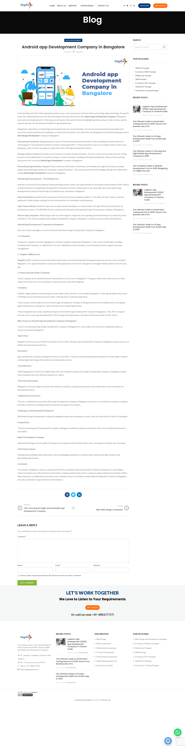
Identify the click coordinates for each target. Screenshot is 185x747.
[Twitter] (127, 5)
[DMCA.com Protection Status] (54, 694)
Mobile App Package (143, 75)
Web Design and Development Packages (151, 639)
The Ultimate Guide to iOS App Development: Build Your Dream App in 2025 (149, 138)
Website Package (142, 68)
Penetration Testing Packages (147, 665)
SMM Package (140, 79)
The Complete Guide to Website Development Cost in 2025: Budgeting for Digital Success (150, 168)
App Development (73, 40)
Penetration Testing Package (147, 90)
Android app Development (28, 135)
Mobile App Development (106, 648)
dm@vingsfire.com (31, 669)
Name (20, 565)
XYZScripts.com (105, 700)
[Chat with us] (168, 740)
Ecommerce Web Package (145, 72)
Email (58, 565)
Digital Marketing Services (106, 661)
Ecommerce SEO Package (145, 83)
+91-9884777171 (103, 615)
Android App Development (106, 657)
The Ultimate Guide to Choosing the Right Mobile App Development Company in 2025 (149, 153)
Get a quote (92, 607)
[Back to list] (73, 508)
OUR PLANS (144, 6)
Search (164, 47)
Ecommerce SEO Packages (145, 657)
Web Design (101, 639)
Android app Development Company (100, 116)
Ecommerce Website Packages (147, 643)
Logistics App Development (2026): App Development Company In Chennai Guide (155, 109)
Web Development (103, 643)
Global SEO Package (143, 87)
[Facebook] (124, 5)
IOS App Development (105, 652)
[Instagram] (130, 5)
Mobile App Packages (143, 648)
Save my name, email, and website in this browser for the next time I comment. (50, 575)
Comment (22, 536)
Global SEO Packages (143, 661)
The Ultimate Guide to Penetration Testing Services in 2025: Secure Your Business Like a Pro (150, 124)
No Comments (158, 115)
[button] (177, 732)
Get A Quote (160, 6)
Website (97, 565)
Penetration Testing (104, 665)
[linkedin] (134, 5)
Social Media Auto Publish (83, 700)
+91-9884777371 (33, 666)
